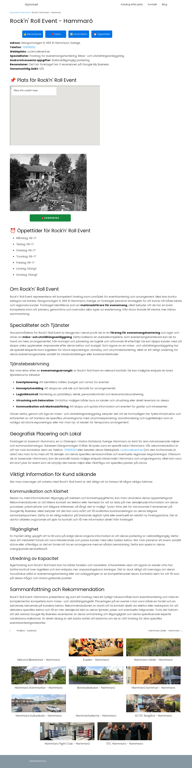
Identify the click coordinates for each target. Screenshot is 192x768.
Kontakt (152, 4)
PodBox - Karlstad (26, 630)
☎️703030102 (50, 217)
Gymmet (31, 4)
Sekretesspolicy (37, 760)
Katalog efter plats (132, 4)
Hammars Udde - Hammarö (164, 630)
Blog (164, 4)
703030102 (28, 47)
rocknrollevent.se (131, 450)
